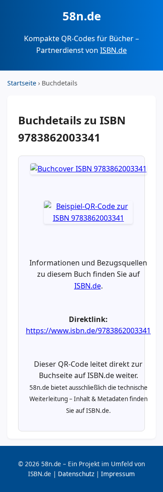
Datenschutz (76, 473)
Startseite (21, 83)
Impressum (118, 473)
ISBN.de (113, 50)
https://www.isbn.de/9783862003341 (88, 331)
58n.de (81, 16)
